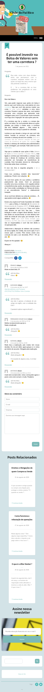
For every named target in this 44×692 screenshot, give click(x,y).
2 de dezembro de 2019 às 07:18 (20, 321)
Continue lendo (18, 503)
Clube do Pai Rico (22, 9)
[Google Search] (37, 661)
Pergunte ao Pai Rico (11, 254)
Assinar (22, 639)
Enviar (36, 444)
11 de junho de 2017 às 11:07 (19, 287)
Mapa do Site (22, 674)
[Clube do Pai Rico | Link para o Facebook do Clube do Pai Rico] (37, 685)
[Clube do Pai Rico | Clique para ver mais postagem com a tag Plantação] (7, 46)
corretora (8, 107)
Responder (8, 279)
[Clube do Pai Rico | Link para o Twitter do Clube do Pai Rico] (20, 258)
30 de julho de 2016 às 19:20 (19, 267)
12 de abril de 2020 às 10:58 (18, 343)
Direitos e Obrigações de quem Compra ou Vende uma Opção (21, 470)
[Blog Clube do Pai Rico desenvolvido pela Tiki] (22, 689)
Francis (13, 265)
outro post (8, 148)
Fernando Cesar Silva (19, 319)
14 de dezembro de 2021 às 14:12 (20, 373)
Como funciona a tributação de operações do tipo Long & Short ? (22, 518)
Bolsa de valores (21, 252)
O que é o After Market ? (22, 564)
